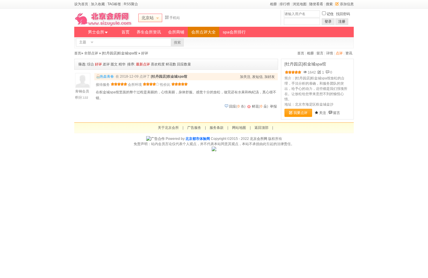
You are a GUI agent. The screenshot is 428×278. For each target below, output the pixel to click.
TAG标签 (114, 4)
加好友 (269, 77)
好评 (144, 53)
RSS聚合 (131, 4)
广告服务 (194, 128)
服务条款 (217, 128)
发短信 (257, 77)
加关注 (245, 77)
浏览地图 (300, 4)
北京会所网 (258, 139)
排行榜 (285, 4)
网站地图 (239, 128)
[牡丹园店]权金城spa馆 (119, 53)
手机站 (174, 18)
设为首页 (81, 4)
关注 (322, 113)
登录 (328, 21)
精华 (122, 64)
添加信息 (347, 4)
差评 (106, 64)
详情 (329, 53)
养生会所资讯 (149, 32)
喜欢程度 (158, 64)
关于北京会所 (168, 128)
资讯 (348, 53)
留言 (319, 53)
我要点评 (300, 113)
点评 (339, 53)
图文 (114, 64)
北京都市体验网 (197, 139)
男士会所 (96, 32)
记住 (330, 14)
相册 (273, 4)
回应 (232, 106)
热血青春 (107, 76)
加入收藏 (98, 4)
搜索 (329, 4)
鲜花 (255, 106)
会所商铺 (176, 32)
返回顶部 (261, 128)
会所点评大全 (203, 32)
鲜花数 (171, 64)
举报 (273, 106)
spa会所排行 (234, 32)
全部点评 (91, 53)
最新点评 (143, 64)
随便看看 (316, 4)
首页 (125, 32)
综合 (90, 64)
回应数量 (184, 64)
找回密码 (343, 14)
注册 (341, 21)
